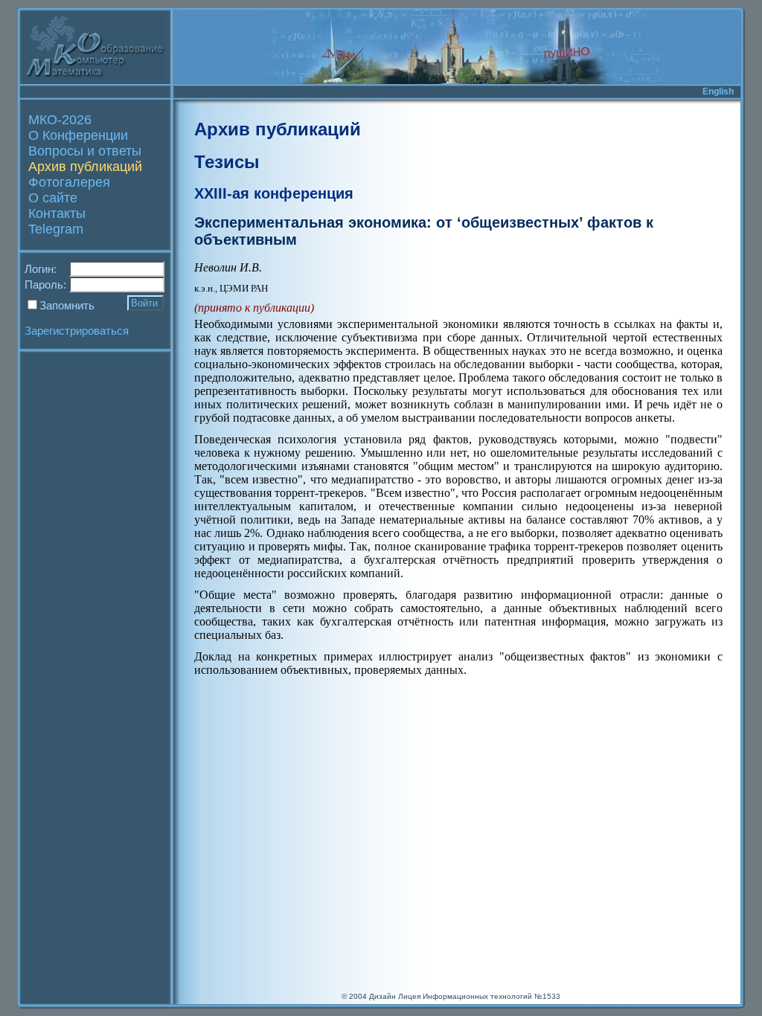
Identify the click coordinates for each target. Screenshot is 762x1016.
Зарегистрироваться (77, 330)
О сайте (52, 197)
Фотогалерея (69, 182)
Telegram (55, 229)
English (718, 91)
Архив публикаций (85, 166)
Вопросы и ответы (84, 151)
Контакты (57, 213)
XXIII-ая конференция (273, 193)
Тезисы (227, 162)
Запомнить (67, 305)
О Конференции (78, 135)
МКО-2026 (60, 119)
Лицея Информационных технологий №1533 (479, 996)
